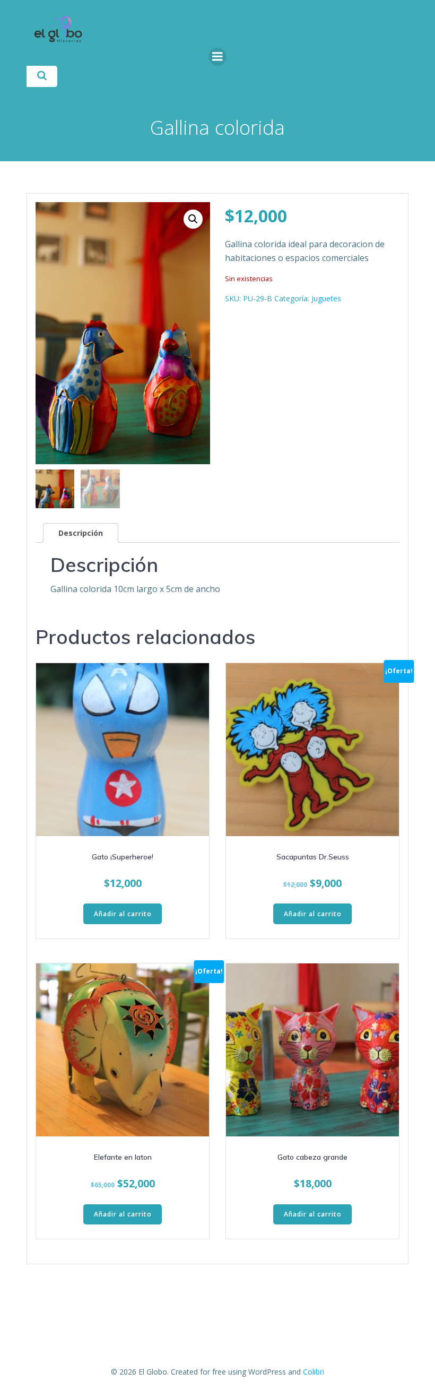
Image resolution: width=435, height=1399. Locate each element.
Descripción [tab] (80, 533)
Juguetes (326, 298)
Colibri (313, 1372)
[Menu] (217, 57)
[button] (193, 219)
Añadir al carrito (123, 913)
